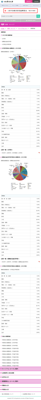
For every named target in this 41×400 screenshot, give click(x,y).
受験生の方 (5, 385)
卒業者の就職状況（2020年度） (10, 340)
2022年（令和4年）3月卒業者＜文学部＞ (12, 153)
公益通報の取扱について (29, 394)
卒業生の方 (5, 389)
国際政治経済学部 (6, 41)
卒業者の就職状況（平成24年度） (10, 363)
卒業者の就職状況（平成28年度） (10, 351)
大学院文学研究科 (6, 44)
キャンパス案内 (15, 5)
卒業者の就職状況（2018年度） (10, 345)
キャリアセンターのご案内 (10, 369)
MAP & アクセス (5, 5)
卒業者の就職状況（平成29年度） (10, 348)
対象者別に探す (32, 20)
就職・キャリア (11, 28)
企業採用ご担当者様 (8, 373)
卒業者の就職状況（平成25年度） (10, 360)
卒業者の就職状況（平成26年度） (10, 357)
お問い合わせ (25, 5)
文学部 (4, 38)
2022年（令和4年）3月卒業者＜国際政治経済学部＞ (15, 262)
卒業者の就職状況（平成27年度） (10, 354)
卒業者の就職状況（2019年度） (10, 342)
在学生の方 (5, 377)
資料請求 (29, 1)
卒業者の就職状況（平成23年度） (10, 365)
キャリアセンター (22, 28)
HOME (2, 28)
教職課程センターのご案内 (10, 381)
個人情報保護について (7, 394)
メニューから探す (11, 20)
